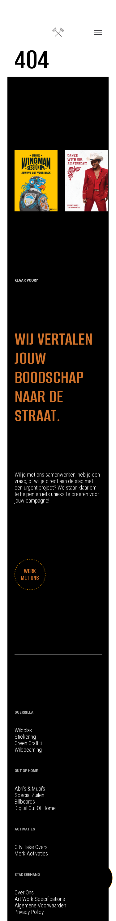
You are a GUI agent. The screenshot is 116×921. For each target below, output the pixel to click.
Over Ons (24, 892)
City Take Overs (31, 847)
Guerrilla (24, 712)
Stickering (25, 736)
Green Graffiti (28, 743)
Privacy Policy (29, 912)
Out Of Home (26, 770)
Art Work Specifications (40, 899)
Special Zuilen (29, 795)
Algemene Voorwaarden (40, 905)
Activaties (25, 829)
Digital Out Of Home (35, 808)
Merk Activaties (31, 853)
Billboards (25, 801)
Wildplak (23, 730)
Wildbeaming (28, 749)
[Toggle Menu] (98, 32)
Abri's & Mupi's (30, 788)
